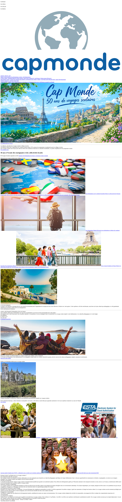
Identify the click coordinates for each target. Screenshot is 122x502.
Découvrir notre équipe (6, 358)
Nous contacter (29, 78)
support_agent (4, 75)
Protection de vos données (20, 82)
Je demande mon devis (6, 319)
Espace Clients (40, 78)
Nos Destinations (15, 77)
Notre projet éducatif (47, 79)
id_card (8, 75)
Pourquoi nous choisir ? (32, 79)
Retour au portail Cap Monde (47, 82)
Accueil (5, 77)
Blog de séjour (16, 78)
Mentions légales (33, 82)
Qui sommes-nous (18, 79)
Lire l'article (3, 402)
